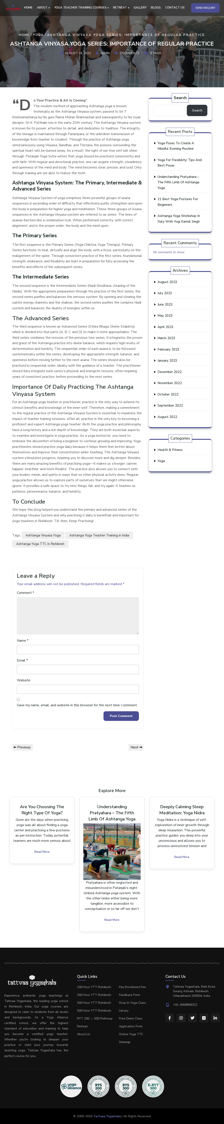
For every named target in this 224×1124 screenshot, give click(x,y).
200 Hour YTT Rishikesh (94, 995)
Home (28, 8)
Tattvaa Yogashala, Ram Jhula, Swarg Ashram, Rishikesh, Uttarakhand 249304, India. (194, 991)
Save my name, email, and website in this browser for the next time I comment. (77, 705)
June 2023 (165, 304)
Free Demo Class (131, 1018)
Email (22, 660)
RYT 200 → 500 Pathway (94, 1018)
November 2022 (170, 383)
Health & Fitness (170, 450)
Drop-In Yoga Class (132, 1003)
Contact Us (175, 8)
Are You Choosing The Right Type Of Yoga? (42, 810)
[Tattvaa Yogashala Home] (13, 8)
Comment (25, 592)
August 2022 (167, 417)
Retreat (82, 1026)
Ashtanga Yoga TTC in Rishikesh (40, 544)
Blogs (156, 8)
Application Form (130, 1026)
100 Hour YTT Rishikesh (94, 987)
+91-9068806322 (185, 1005)
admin (105, 53)
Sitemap (124, 1042)
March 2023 (166, 338)
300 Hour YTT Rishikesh (94, 1003)
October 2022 (168, 394)
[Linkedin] (215, 1018)
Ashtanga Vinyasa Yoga (43, 535)
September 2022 (170, 405)
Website (23, 680)
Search (180, 97)
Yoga (38, 35)
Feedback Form (129, 995)
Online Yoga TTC (131, 1034)
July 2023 (165, 293)
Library (123, 1011)
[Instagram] (181, 1018)
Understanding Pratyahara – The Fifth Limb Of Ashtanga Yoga (178, 182)
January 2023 (167, 360)
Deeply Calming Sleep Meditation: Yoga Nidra (182, 810)
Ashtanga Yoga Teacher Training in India (99, 535)
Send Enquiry (205, 8)
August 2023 (167, 282)
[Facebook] (169, 1018)
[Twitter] (192, 1018)
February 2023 (168, 349)
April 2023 (165, 327)
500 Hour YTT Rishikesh (94, 1011)
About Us (83, 1034)
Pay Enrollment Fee (132, 987)
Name (22, 640)
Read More (41, 852)
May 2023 (165, 315)
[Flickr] (204, 1018)
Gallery (140, 8)
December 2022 (170, 372)
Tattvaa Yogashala (107, 1116)
